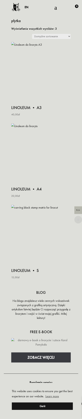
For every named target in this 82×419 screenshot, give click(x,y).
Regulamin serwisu (41, 382)
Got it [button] (42, 406)
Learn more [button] (52, 396)
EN (26, 7)
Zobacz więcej (41, 357)
